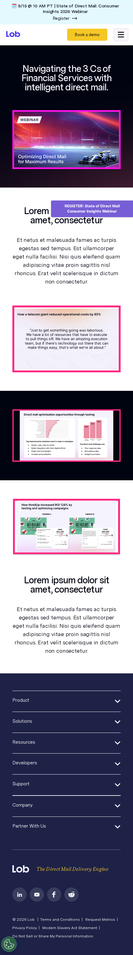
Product (20, 700)
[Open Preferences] (9, 944)
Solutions (22, 721)
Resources (23, 742)
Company (22, 805)
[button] (121, 34)
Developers (24, 763)
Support (21, 784)
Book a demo (87, 34)
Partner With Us (29, 826)
